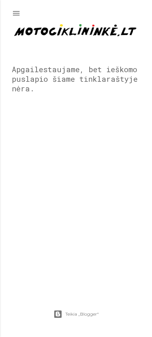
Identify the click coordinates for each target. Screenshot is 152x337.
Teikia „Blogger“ (82, 314)
